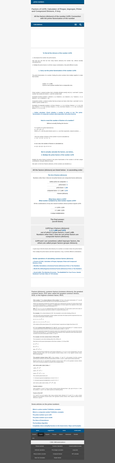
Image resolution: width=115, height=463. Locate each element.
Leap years (75, 450)
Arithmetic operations (40, 450)
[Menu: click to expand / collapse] (76, 24)
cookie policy (77, 430)
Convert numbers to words (75, 446)
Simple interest (57, 457)
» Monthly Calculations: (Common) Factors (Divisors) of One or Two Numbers (56, 265)
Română (76, 434)
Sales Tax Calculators (40, 457)
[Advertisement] (57, 37)
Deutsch (34, 434)
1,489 (66, 187)
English (41, 434)
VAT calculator (75, 453)
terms (64, 430)
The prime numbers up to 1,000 (42, 415)
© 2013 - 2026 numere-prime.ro (57, 442)
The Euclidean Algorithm (40, 423)
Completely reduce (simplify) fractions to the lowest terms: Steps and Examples (57, 426)
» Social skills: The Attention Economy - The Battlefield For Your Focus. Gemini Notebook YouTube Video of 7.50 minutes (57, 273)
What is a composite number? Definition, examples (48, 412)
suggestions (51, 430)
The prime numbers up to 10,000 (42, 417)
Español (47, 434)
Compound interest (57, 453)
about (37, 430)
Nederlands (68, 434)
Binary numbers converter (40, 453)
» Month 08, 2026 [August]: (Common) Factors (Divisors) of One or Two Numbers (57, 268)
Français (54, 434)
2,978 (66, 190)
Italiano (61, 434)
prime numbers (39, 2)
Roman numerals (40, 446)
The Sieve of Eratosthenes (41, 420)
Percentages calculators (57, 450)
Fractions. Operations (57, 446)
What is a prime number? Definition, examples (47, 409)
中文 (33, 438)
